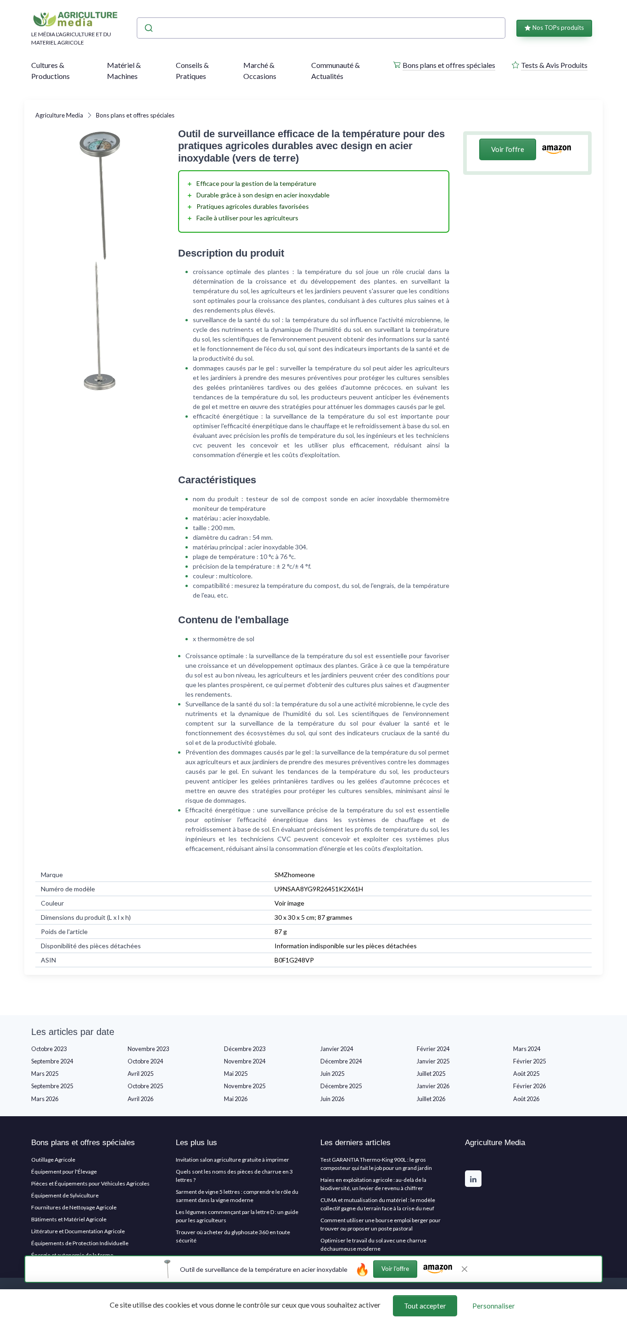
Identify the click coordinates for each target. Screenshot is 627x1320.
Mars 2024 (526, 1048)
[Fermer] (464, 1269)
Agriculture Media (59, 115)
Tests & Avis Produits (554, 65)
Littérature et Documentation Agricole (78, 1231)
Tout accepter (425, 1306)
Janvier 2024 (336, 1048)
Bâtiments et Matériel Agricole (68, 1219)
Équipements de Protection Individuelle (80, 1243)
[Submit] (148, 28)
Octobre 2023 (49, 1048)
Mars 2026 (44, 1098)
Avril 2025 (140, 1073)
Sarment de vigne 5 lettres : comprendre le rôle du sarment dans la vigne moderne (237, 1195)
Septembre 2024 (52, 1061)
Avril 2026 (140, 1098)
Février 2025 (529, 1061)
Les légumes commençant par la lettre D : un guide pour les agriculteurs (237, 1216)
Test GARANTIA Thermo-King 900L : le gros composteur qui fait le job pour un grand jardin (376, 1163)
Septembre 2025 (52, 1086)
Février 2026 (529, 1086)
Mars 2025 (44, 1073)
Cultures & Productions (50, 70)
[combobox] (321, 28)
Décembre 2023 (244, 1048)
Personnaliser (493, 1306)
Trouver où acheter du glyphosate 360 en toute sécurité (233, 1236)
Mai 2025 (235, 1073)
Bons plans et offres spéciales (449, 65)
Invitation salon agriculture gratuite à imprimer (232, 1159)
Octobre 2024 (145, 1061)
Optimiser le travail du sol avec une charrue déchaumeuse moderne (373, 1244)
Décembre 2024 (341, 1061)
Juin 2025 (332, 1073)
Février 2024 (433, 1048)
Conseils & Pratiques (192, 70)
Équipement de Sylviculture (65, 1195)
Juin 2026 (332, 1098)
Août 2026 (526, 1098)
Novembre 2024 (244, 1061)
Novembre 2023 (148, 1048)
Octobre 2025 (145, 1086)
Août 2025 (526, 1073)
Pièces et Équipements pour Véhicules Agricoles (90, 1183)
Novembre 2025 (244, 1086)
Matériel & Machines (124, 70)
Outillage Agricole (53, 1159)
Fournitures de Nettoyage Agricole (74, 1207)
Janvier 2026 (433, 1086)
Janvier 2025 (433, 1061)
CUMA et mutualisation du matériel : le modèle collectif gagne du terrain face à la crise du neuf (377, 1204)
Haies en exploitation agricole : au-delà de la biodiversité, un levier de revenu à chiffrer (373, 1183)
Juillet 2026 (431, 1098)
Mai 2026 (235, 1098)
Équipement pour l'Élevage (64, 1171)
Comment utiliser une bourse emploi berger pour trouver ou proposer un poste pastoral (380, 1224)
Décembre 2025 (341, 1086)
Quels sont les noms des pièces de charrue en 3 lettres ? (234, 1175)
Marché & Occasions (259, 70)
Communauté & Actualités (335, 70)
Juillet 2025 (431, 1073)
